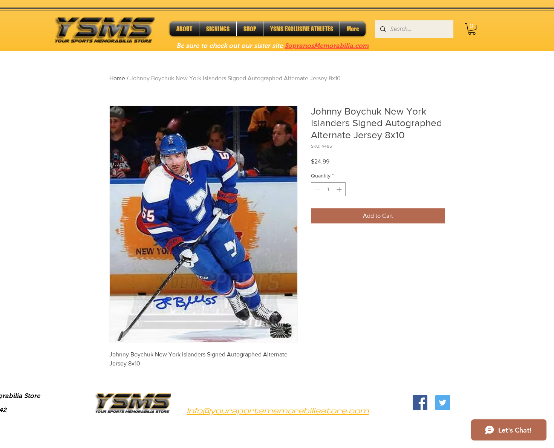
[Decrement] (316, 189)
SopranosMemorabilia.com (327, 45)
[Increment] (339, 189)
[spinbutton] (328, 189)
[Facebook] (420, 402)
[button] (472, 29)
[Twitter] (442, 402)
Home (117, 78)
